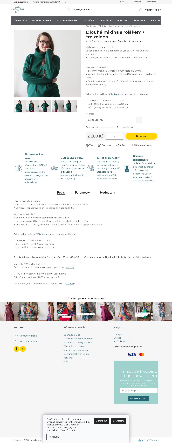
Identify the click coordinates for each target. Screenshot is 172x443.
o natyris (70, 283)
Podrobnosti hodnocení (130, 41)
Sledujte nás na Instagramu (88, 298)
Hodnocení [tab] (107, 192)
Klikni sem (114, 94)
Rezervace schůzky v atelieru (78, 342)
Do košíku (141, 136)
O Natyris (118, 335)
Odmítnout (101, 421)
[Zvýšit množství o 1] (121, 136)
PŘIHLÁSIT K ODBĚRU (138, 399)
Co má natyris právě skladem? (46, 2)
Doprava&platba (21, 2)
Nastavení (54, 437)
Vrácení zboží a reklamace (77, 350)
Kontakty (68, 358)
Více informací (67, 430)
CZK (122, 2)
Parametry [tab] (82, 192)
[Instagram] (23, 349)
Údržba (117, 338)
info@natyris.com (28, 336)
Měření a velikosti (122, 341)
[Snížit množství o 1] (108, 136)
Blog (66, 362)
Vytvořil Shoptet (150, 440)
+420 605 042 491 (29, 341)
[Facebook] (16, 349)
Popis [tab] (61, 192)
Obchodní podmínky (74, 346)
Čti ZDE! (70, 267)
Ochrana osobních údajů (76, 354)
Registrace (151, 2)
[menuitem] (20, 20)
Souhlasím (118, 421)
